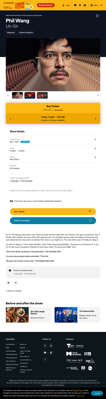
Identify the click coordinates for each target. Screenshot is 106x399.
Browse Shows (45, 5)
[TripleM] (73, 368)
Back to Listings (14, 291)
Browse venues (37, 318)
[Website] (8, 282)
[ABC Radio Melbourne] (91, 368)
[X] (45, 359)
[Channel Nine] (89, 353)
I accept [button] (97, 393)
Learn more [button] (80, 396)
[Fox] (92, 361)
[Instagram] (15, 282)
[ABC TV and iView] (84, 368)
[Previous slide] (8, 95)
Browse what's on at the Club (87, 317)
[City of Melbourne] (75, 354)
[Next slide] (98, 95)
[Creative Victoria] (76, 346)
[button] (17, 95)
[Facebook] (45, 345)
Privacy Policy (78, 390)
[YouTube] (45, 352)
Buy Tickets (19, 212)
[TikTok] (51, 352)
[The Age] (76, 361)
